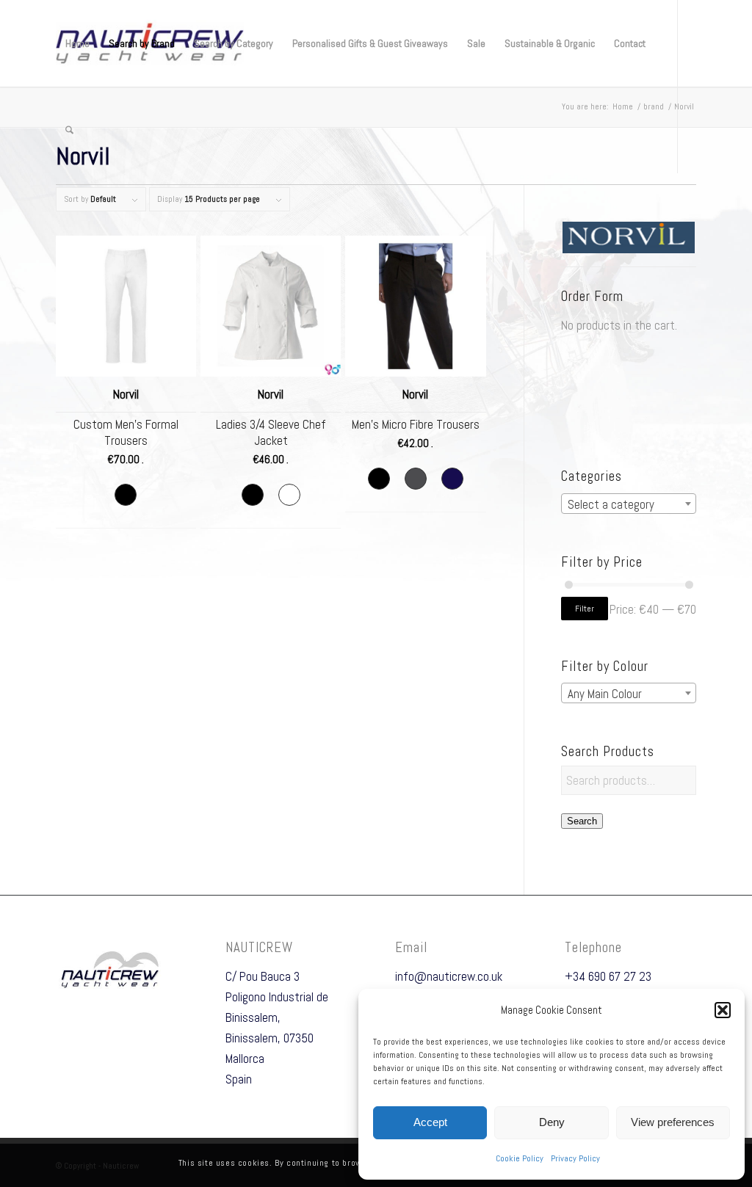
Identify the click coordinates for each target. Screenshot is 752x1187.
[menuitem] (77, 43)
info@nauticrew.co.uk (448, 976)
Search (582, 821)
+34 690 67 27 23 (608, 976)
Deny (552, 1122)
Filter (584, 608)
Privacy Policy (575, 1158)
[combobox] (629, 503)
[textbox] (629, 504)
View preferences (673, 1122)
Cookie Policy (519, 1158)
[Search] (69, 130)
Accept (430, 1122)
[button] (722, 1010)
